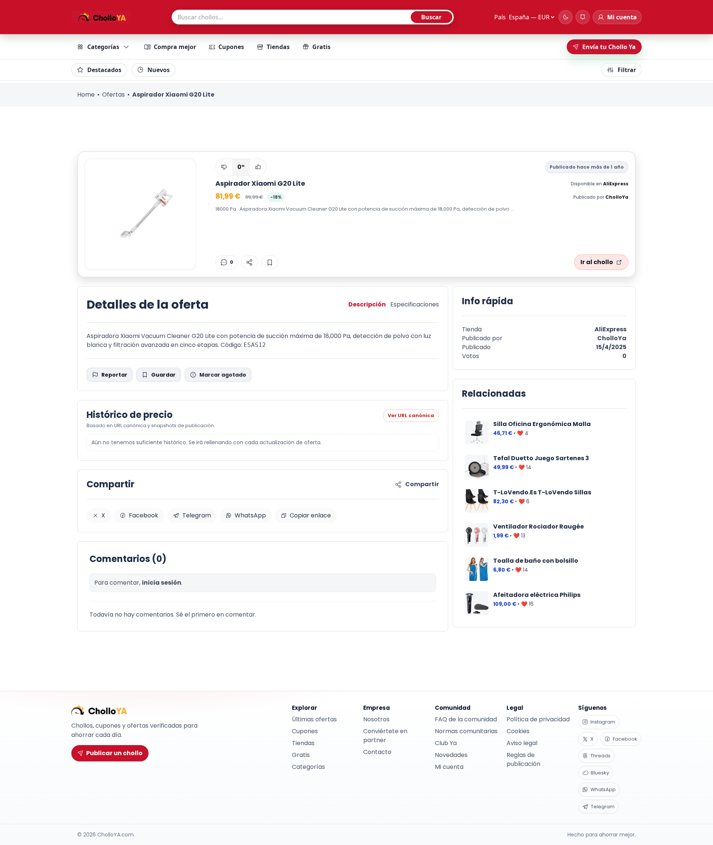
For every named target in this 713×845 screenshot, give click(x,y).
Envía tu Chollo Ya (609, 47)
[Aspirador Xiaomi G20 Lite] (140, 214)
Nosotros (376, 719)
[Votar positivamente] (258, 167)
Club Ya (446, 743)
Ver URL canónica (411, 415)
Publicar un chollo (114, 753)
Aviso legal (522, 743)
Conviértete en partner (385, 735)
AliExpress (615, 184)
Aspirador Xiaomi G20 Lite (260, 183)
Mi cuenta (449, 767)
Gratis (321, 47)
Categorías (103, 47)
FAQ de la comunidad (466, 719)
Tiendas (278, 47)
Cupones (231, 47)
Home (86, 94)
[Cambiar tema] (566, 17)
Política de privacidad (538, 719)
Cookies (518, 731)
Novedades (451, 755)
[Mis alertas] (583, 17)
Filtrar (627, 70)
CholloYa (616, 197)
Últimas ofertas (314, 719)
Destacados (104, 70)
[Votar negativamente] (224, 167)
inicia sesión (161, 582)
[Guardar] (269, 262)
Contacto (377, 752)
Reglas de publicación (523, 759)
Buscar (431, 17)
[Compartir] (249, 262)
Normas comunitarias (466, 731)
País (500, 17)
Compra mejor (175, 47)
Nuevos (158, 70)
